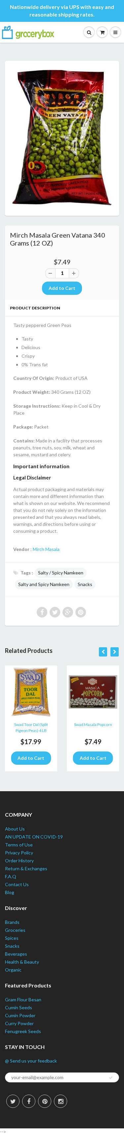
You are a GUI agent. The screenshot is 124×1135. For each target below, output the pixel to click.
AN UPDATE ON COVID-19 (34, 837)
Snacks (85, 584)
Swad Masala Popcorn (93, 724)
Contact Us (17, 884)
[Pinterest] (44, 1101)
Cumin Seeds (18, 1007)
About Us (15, 829)
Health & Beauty (22, 962)
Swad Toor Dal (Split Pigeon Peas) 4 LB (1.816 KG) (31, 728)
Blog (9, 892)
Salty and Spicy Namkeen (43, 584)
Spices (12, 938)
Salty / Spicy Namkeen (60, 572)
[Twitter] (13, 1101)
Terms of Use (19, 844)
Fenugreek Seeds (23, 1031)
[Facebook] (28, 1101)
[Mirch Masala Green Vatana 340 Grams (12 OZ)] (62, 137)
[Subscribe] (110, 1077)
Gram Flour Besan (23, 999)
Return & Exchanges (26, 868)
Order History (19, 860)
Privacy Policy (19, 852)
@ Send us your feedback (31, 1061)
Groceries (15, 930)
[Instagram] (60, 1101)
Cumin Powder (20, 1015)
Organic (13, 970)
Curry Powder (19, 1023)
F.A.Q (10, 876)
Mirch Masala (46, 549)
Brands (12, 922)
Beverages (16, 954)
